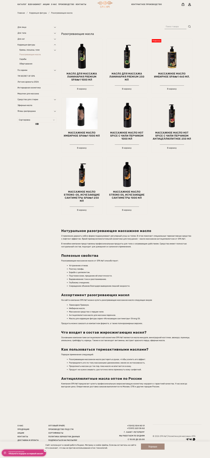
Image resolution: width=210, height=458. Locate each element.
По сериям (22, 70)
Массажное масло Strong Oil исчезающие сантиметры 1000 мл (127, 194)
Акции (46, 4)
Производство (66, 4)
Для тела (22, 33)
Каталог (22, 4)
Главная (21, 13)
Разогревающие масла (30, 54)
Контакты (81, 4)
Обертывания (25, 64)
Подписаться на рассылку (62, 440)
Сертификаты (55, 433)
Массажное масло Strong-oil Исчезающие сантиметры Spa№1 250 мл (82, 196)
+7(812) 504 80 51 (136, 426)
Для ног (21, 39)
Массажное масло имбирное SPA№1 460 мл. (172, 75)
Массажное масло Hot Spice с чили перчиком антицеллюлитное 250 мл (172, 135)
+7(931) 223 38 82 (136, 428)
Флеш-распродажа (27, 111)
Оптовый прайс (56, 426)
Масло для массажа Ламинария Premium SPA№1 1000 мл (82, 76)
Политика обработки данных (64, 437)
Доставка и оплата (28, 440)
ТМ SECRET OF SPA (26, 76)
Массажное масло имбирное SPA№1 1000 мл (82, 134)
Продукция (23, 429)
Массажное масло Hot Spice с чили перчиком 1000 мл (127, 135)
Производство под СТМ (61, 429)
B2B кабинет (34, 4)
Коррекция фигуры (38, 13)
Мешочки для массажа (28, 93)
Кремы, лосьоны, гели (29, 50)
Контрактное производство (146, 4)
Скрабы (22, 59)
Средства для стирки (28, 99)
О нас (54, 4)
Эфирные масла (25, 105)
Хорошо (152, 446)
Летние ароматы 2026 (28, 82)
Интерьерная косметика (29, 88)
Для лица (22, 27)
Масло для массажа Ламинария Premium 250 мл (126, 76)
